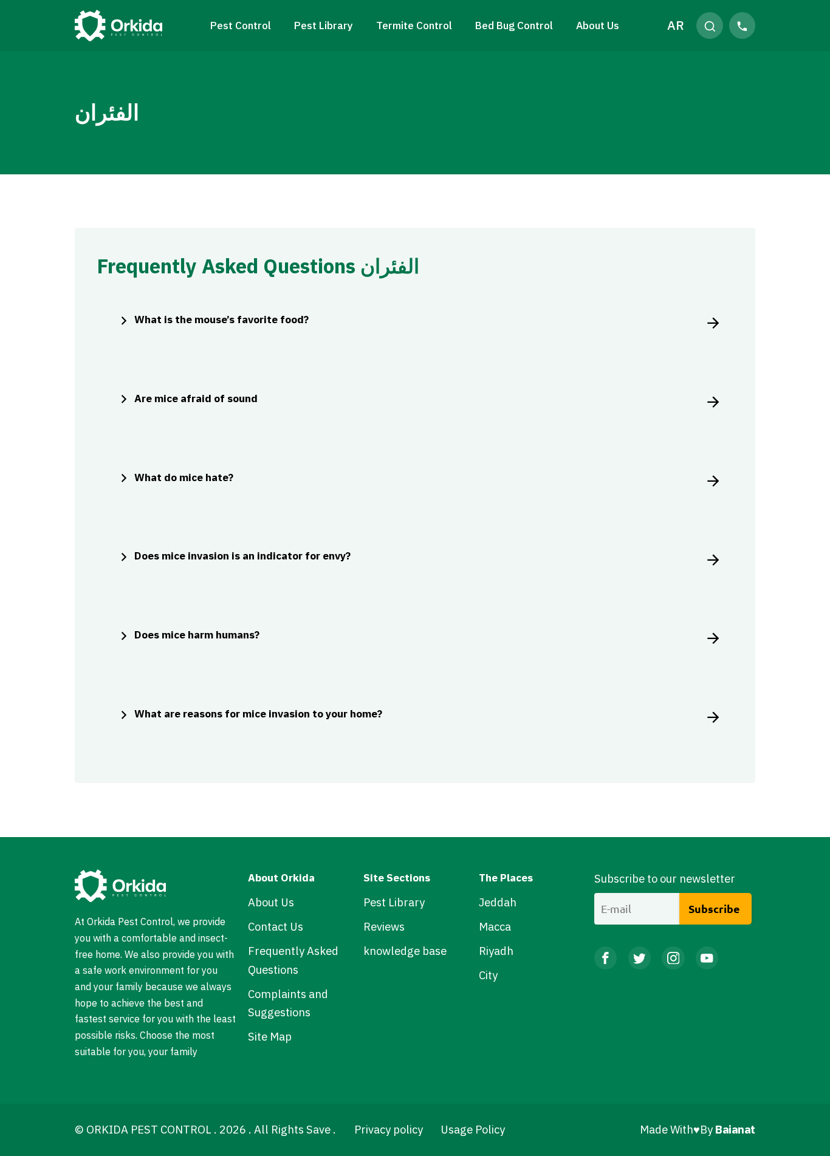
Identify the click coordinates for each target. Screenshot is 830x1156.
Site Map (270, 1036)
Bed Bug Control (514, 25)
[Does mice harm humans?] (710, 637)
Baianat (734, 1129)
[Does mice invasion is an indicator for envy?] (710, 558)
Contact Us (275, 926)
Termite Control (414, 25)
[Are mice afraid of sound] (710, 401)
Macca (495, 926)
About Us (597, 25)
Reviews (384, 926)
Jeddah (497, 902)
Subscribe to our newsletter (664, 878)
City (488, 975)
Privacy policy (388, 1129)
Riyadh (496, 950)
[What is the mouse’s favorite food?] (710, 322)
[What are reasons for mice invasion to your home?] (710, 716)
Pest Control (240, 25)
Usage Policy (473, 1129)
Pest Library (394, 902)
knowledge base (405, 950)
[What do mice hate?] (710, 479)
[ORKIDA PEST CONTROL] (118, 25)
